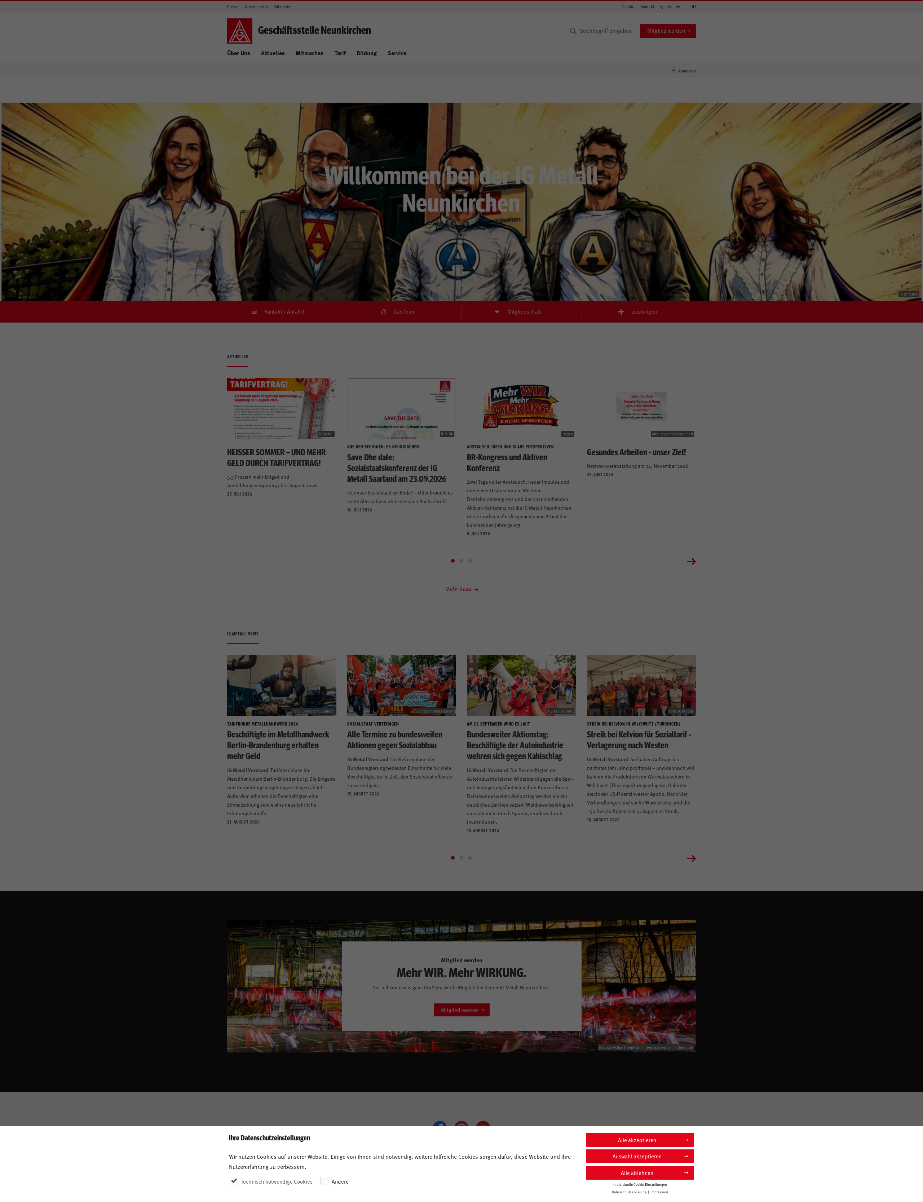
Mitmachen (310, 53)
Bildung (367, 53)
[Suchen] (573, 31)
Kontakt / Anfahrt (284, 311)
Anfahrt (628, 6)
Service (397, 53)
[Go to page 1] (453, 560)
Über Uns (238, 53)
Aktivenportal (256, 6)
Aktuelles (273, 53)
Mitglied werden (666, 30)
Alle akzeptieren (637, 1140)
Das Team (404, 311)
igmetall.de (670, 6)
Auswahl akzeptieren (637, 1156)
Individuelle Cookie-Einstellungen (640, 1184)
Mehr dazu (459, 588)
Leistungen (644, 311)
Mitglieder (283, 6)
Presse (233, 6)
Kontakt (647, 6)
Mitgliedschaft (524, 311)
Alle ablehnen (637, 1172)
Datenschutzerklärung (629, 1191)
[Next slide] (691, 560)
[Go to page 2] (461, 560)
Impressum (659, 1191)
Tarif (340, 53)
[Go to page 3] (470, 560)
